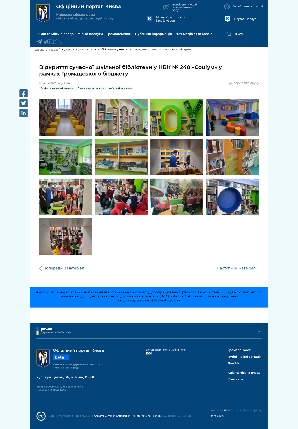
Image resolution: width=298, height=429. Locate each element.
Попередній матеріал (63, 268)
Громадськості (239, 350)
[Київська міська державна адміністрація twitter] (55, 42)
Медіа (53, 49)
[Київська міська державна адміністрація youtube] (50, 42)
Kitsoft (227, 410)
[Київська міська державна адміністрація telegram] (39, 42)
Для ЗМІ (234, 363)
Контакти (235, 379)
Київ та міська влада (244, 372)
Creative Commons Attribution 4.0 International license (127, 415)
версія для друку (246, 83)
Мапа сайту (217, 415)
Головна (39, 49)
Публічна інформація (245, 356)
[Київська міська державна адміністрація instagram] (61, 42)
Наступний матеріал (236, 268)
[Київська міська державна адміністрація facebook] (44, 42)
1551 (149, 353)
